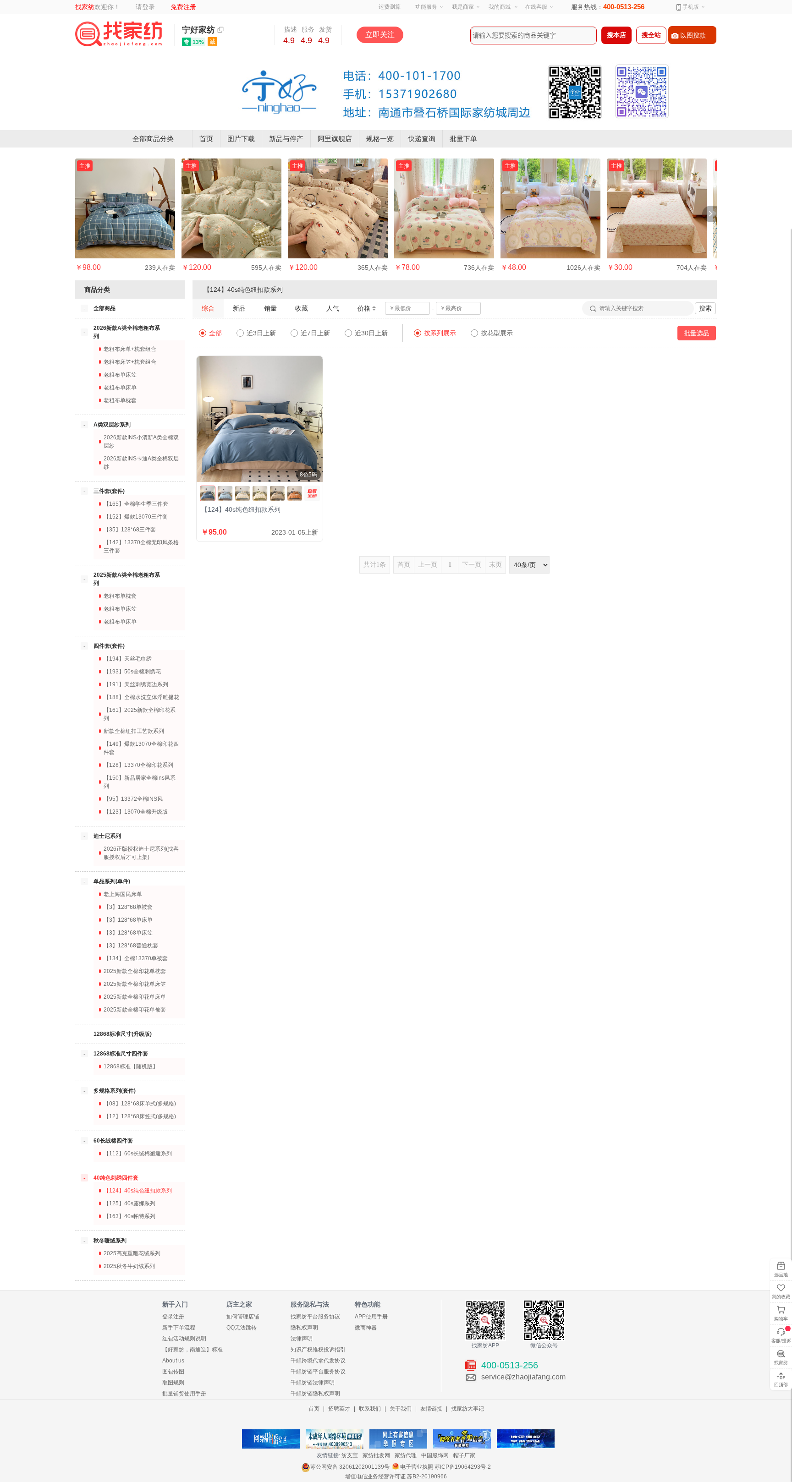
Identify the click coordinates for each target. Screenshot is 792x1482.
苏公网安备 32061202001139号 (350, 1467)
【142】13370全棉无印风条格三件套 (141, 546)
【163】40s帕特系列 (129, 1216)
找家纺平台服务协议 (315, 1316)
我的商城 (500, 7)
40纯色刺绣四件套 (116, 1178)
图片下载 (241, 138)
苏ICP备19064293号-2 (462, 1467)
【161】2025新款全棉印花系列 (140, 714)
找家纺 (84, 7)
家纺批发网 (376, 1455)
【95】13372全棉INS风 (133, 799)
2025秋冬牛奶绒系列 (129, 1266)
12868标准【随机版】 (131, 1066)
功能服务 (426, 7)
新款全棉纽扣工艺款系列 (134, 731)
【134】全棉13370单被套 (136, 958)
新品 (239, 308)
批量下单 (463, 138)
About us (173, 1360)
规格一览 (380, 138)
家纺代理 (406, 1455)
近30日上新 (371, 333)
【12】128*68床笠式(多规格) (140, 1116)
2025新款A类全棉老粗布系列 (127, 579)
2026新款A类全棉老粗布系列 (127, 332)
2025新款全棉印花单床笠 (135, 984)
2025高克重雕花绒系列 (132, 1253)
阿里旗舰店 (335, 138)
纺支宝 (349, 1455)
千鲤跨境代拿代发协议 (318, 1360)
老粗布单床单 (120, 387)
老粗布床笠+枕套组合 (130, 362)
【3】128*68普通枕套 (131, 945)
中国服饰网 (435, 1455)
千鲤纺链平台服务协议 (318, 1371)
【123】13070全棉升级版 (136, 812)
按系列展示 (440, 333)
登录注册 (173, 1316)
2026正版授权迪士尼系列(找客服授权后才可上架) (141, 853)
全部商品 (105, 308)
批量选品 (697, 333)
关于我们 (401, 1408)
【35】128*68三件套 (130, 529)
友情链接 (431, 1408)
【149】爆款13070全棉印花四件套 (141, 748)
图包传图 (173, 1371)
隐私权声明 (304, 1327)
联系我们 (370, 1408)
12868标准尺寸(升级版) (123, 1034)
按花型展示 (497, 333)
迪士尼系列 (107, 836)
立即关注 (380, 34)
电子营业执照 (416, 1467)
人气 (332, 308)
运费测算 (390, 7)
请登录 (145, 7)
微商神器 (366, 1327)
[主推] (125, 208)
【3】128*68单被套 (128, 907)
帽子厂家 (464, 1455)
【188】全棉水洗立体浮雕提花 (141, 697)
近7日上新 (315, 333)
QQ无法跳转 (241, 1327)
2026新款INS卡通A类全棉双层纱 (141, 462)
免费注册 (183, 7)
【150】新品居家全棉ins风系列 (140, 782)
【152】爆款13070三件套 (136, 517)
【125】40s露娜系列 (129, 1203)
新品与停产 (286, 138)
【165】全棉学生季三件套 (136, 504)
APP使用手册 (371, 1316)
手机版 (690, 7)
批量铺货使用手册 (184, 1393)
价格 (364, 308)
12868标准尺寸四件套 (121, 1053)
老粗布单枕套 (120, 400)
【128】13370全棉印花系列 (138, 765)
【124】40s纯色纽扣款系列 (138, 1190)
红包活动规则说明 (184, 1338)
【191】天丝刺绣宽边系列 (136, 684)
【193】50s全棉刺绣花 (132, 671)
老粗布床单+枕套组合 (130, 349)
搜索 (705, 308)
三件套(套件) (109, 491)
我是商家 (463, 7)
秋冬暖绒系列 (110, 1240)
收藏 (301, 308)
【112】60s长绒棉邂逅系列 (138, 1153)
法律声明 (302, 1338)
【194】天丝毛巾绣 (128, 659)
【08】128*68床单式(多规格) (140, 1103)
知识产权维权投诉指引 (318, 1349)
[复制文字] (220, 29)
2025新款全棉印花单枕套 (135, 971)
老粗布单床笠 (120, 375)
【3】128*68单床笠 (128, 933)
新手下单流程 (178, 1327)
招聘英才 (339, 1408)
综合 (208, 308)
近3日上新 (261, 333)
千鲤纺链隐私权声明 (315, 1393)
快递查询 (421, 138)
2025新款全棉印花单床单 (135, 997)
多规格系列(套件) (115, 1091)
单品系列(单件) (112, 881)
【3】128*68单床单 (128, 920)
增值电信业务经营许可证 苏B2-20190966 (396, 1476)
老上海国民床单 (123, 894)
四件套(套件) (109, 646)
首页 (206, 138)
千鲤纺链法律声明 (313, 1382)
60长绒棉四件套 (113, 1140)
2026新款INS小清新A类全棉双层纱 (141, 441)
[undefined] (312, 493)
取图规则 (173, 1382)
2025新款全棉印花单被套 (135, 1009)
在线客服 (536, 7)
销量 (270, 308)
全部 (215, 333)
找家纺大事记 (467, 1408)
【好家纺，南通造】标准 (192, 1349)
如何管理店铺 (242, 1316)
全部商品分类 (153, 138)
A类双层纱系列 (112, 424)
